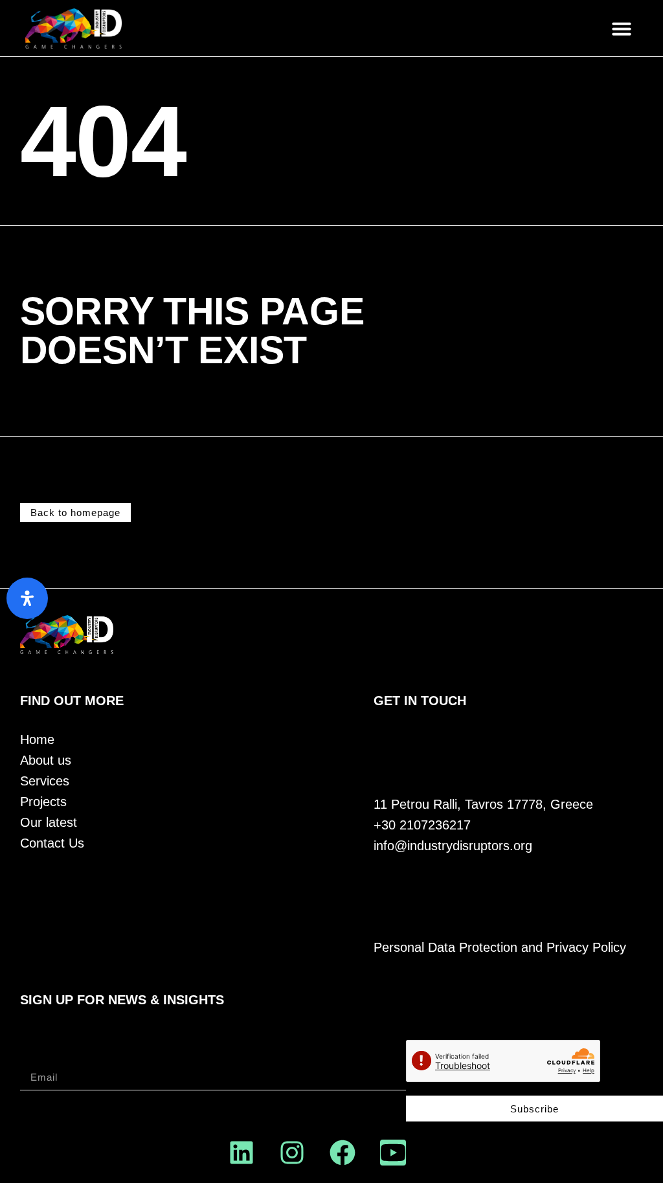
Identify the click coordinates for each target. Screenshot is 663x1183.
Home (37, 739)
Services (44, 781)
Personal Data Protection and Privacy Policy (500, 947)
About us (45, 760)
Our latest (48, 822)
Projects (43, 801)
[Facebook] (342, 1153)
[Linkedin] (241, 1153)
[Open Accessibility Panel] (27, 598)
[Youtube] (393, 1153)
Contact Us (52, 843)
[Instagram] (292, 1153)
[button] (621, 28)
